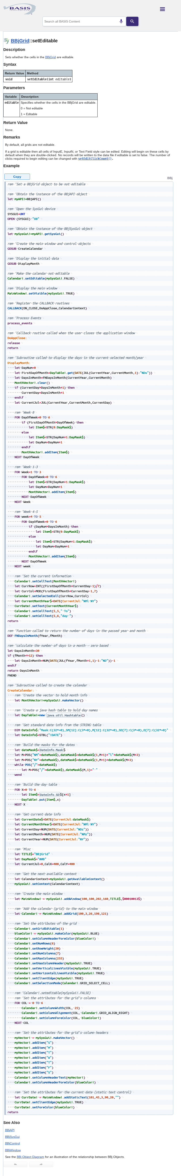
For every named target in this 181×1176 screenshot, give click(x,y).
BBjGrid (20, 40)
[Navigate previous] (15, 1164)
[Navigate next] (41, 1164)
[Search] (132, 21)
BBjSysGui (12, 1137)
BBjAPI (10, 1130)
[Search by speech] (121, 21)
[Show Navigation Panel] (169, 9)
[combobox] (84, 21)
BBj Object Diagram (30, 1157)
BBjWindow (13, 1150)
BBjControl (12, 1143)
